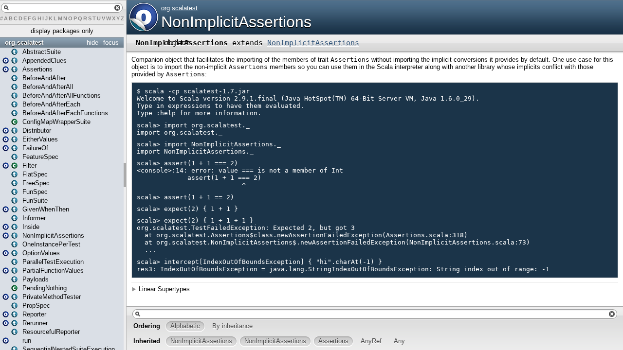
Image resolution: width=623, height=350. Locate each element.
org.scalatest (24, 42)
